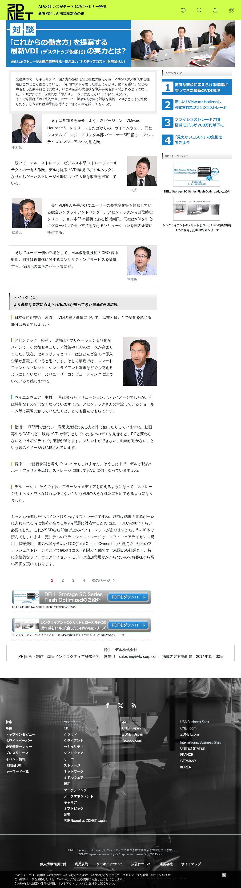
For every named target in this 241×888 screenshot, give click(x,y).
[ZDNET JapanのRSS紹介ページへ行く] (133, 705)
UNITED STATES (192, 748)
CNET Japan (131, 728)
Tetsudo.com (132, 740)
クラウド (70, 734)
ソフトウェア (74, 753)
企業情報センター (19, 747)
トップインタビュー (20, 734)
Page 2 (197, 104)
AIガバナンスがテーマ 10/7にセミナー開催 (72, 6)
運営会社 (166, 864)
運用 (67, 784)
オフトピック (74, 808)
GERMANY (188, 761)
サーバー (70, 759)
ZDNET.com (189, 734)
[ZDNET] (20, 10)
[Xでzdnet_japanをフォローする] (120, 705)
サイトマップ (191, 864)
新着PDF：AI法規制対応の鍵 (61, 13)
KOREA (185, 767)
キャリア (70, 802)
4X (124, 722)
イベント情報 (15, 759)
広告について (141, 864)
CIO (66, 728)
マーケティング (75, 790)
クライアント (74, 740)
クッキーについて (109, 864)
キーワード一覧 (17, 771)
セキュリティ (74, 747)
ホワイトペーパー (19, 740)
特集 (9, 722)
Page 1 (197, 87)
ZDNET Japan (132, 734)
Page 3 (197, 122)
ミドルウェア (74, 777)
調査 (67, 814)
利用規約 (81, 864)
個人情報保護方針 (53, 864)
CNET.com (188, 728)
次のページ (101, 580)
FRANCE (186, 755)
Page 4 (197, 140)
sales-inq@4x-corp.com (138, 657)
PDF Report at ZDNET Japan (85, 821)
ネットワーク (74, 771)
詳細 (91, 883)
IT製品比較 (14, 765)
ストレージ (72, 765)
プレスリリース (17, 753)
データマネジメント (78, 796)
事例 (9, 728)
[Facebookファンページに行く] (107, 705)
